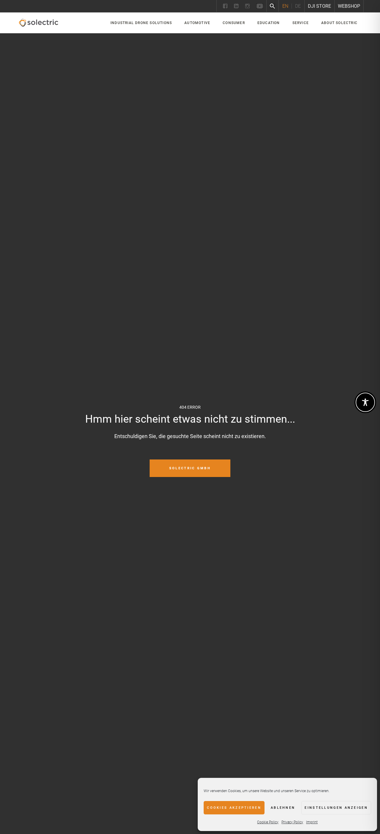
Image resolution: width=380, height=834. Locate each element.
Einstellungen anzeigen (336, 808)
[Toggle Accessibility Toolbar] (365, 402)
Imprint (312, 822)
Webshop (349, 6)
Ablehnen (283, 808)
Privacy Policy (292, 822)
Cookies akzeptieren (234, 808)
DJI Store (319, 6)
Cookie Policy (267, 822)
